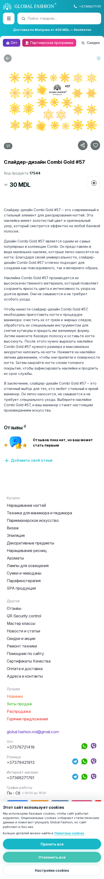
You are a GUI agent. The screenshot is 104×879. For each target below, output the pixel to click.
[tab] (15, 428)
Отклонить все (52, 857)
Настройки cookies (52, 870)
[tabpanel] (52, 449)
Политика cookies (69, 833)
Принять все (52, 844)
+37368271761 (90, 6)
